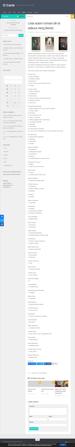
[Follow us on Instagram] (22, 16)
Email (50, 416)
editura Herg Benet (43, 373)
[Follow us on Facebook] (20, 16)
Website (31, 422)
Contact (36, 12)
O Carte (9, 5)
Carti (9, 12)
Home (4, 12)
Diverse (30, 12)
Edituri (24, 12)
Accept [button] (62, 444)
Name (31, 416)
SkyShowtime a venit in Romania (12, 44)
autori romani (34, 373)
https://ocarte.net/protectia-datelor (11, 174)
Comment (32, 406)
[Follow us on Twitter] (18, 16)
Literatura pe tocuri (8, 185)
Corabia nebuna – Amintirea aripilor (13, 58)
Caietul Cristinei (7, 183)
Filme (14, 12)
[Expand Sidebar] (72, 16)
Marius (32, 32)
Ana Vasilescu (6, 187)
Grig (5, 115)
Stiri (19, 12)
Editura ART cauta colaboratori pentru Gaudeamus (60, 391)
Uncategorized (8, 165)
